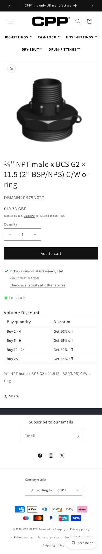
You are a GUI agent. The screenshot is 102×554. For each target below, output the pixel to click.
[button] (10, 21)
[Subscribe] (77, 436)
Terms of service (49, 537)
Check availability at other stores (37, 285)
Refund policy (23, 537)
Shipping (29, 215)
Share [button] (14, 396)
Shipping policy (53, 545)
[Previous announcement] (9, 5)
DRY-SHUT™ (32, 49)
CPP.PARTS (30, 529)
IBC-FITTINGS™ (18, 37)
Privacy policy (79, 529)
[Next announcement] (92, 5)
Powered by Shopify (51, 529)
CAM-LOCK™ (49, 37)
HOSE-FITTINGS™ (81, 37)
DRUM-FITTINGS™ (64, 49)
